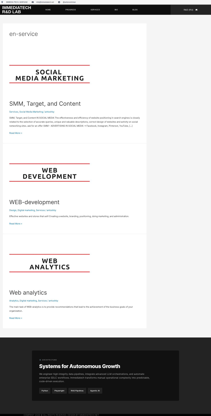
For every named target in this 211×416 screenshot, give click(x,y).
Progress (70, 10)
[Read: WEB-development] (49, 172)
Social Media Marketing (31, 111)
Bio (116, 10)
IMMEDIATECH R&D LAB (16, 9)
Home (48, 10)
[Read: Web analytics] (49, 262)
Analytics (14, 300)
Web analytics (28, 292)
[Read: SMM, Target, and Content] (49, 73)
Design (13, 210)
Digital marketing (26, 210)
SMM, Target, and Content (45, 103)
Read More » (15, 132)
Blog (135, 10)
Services (95, 10)
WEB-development (34, 202)
